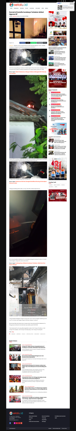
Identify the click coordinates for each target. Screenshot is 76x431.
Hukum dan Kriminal (33, 416)
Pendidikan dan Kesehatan (60, 416)
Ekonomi (22, 8)
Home (11, 8)
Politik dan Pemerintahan (34, 421)
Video (30, 419)
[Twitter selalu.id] (59, 1)
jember (56, 186)
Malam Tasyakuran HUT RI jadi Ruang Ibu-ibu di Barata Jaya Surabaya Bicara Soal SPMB (60, 147)
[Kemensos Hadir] (58, 33)
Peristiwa (31, 417)
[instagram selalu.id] (61, 1)
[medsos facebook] (10, 423)
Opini (43, 8)
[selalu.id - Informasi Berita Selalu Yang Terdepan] (18, 4)
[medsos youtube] (17, 423)
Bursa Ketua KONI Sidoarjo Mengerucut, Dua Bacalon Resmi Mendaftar (33, 356)
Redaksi (50, 428)
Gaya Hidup (37, 8)
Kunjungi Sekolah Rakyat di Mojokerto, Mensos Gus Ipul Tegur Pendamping (59, 52)
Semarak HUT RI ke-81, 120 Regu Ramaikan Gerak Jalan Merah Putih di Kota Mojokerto (34, 378)
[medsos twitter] (12, 423)
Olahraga (44, 421)
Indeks (46, 8)
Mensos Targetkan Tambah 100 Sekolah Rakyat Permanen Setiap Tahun (57, 48)
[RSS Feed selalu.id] (65, 1)
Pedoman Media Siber (56, 428)
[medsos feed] (21, 423)
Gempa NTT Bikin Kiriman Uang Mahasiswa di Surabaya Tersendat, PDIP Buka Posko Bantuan (33, 347)
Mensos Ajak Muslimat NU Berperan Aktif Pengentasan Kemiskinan (60, 64)
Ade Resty (15, 16)
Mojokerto (51, 186)
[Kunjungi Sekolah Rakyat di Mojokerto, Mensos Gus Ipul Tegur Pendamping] (51, 52)
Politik (26, 8)
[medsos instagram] (15, 423)
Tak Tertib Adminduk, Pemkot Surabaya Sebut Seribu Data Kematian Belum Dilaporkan (60, 58)
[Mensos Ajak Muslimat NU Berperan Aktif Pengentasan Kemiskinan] (51, 64)
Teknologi (44, 417)
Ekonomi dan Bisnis (45, 416)
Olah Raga (32, 8)
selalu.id (13, 428)
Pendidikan (16, 8)
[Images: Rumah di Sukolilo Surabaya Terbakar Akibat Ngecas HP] (28, 28)
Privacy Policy (64, 428)
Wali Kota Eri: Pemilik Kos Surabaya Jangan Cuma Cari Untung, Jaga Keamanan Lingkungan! (34, 398)
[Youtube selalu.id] (63, 1)
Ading (13, 331)
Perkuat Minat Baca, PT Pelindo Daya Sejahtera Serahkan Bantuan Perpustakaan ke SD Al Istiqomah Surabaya (39, 388)
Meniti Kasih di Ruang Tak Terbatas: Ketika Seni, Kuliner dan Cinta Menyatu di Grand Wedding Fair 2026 (34, 366)
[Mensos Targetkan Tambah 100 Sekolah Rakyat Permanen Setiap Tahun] (58, 40)
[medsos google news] (19, 423)
